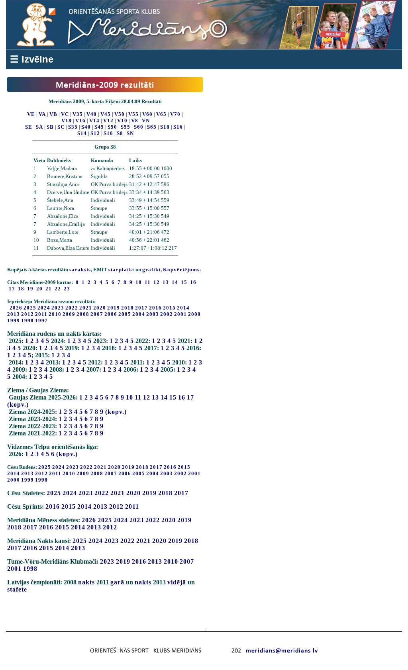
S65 (152, 127)
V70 (175, 114)
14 (164, 397)
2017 (141, 308)
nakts (86, 582)
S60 (138, 127)
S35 (73, 127)
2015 (169, 308)
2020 (99, 308)
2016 (155, 308)
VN (146, 120)
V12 (108, 120)
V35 (78, 114)
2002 (166, 314)
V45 (105, 114)
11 (138, 397)
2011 (41, 314)
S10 (108, 133)
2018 (127, 308)
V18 (66, 120)
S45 (99, 127)
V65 (161, 114)
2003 (152, 314)
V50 (119, 114)
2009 (69, 314)
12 (146, 397)
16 (181, 397)
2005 (124, 314)
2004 (138, 314)
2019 (113, 308)
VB (53, 114)
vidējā (176, 582)
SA (39, 127)
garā (117, 582)
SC (61, 127)
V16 (80, 120)
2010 (55, 314)
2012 (27, 314)
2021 (85, 308)
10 (129, 397)
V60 (147, 114)
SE (28, 127)
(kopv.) (18, 404)
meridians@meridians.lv (282, 651)
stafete (17, 589)
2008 (82, 314)
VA (42, 114)
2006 (110, 314)
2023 (57, 308)
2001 (180, 314)
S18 (165, 127)
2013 (13, 314)
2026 (16, 308)
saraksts (80, 269)
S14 (82, 133)
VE (31, 114)
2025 (30, 308)
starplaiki (121, 269)
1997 (41, 320)
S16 (178, 127)
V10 (122, 120)
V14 (94, 120)
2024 (43, 308)
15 (173, 397)
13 (155, 397)
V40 (91, 114)
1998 (27, 320)
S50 (112, 127)
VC (65, 114)
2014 (183, 308)
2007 (96, 314)
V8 (134, 120)
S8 (120, 133)
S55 (125, 127)
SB (50, 127)
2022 (71, 308)
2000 (194, 314)
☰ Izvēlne (31, 59)
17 (190, 397)
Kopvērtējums (181, 269)
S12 (95, 133)
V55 (133, 114)
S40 (86, 127)
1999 (13, 320)
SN (130, 133)
